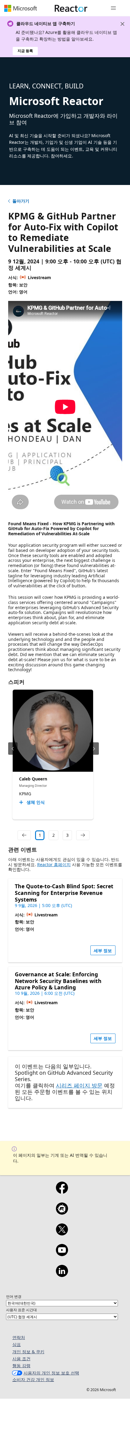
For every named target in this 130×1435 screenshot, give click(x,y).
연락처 (18, 1337)
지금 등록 (25, 50)
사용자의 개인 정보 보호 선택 (51, 1373)
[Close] (122, 24)
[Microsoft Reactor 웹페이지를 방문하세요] (71, 8)
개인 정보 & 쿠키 (28, 1351)
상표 (16, 1344)
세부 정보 (103, 950)
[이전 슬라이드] (13, 748)
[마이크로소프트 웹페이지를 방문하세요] (20, 8)
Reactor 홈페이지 (54, 864)
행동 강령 (21, 1365)
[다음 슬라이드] (94, 748)
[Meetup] (62, 1212)
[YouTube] (62, 1254)
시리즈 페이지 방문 (79, 1085)
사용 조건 (21, 1358)
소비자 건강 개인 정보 (33, 1379)
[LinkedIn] (62, 1275)
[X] (62, 1233)
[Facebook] (62, 1192)
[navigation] (24, 835)
